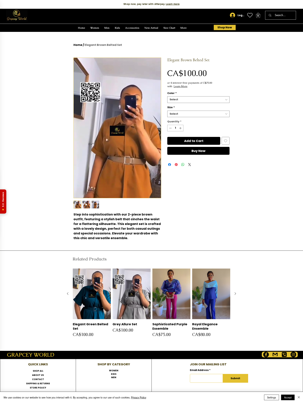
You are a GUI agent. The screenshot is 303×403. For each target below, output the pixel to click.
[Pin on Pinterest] (176, 164)
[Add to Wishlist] (226, 141)
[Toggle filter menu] (218, 293)
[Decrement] (170, 128)
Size (171, 107)
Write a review (190, 260)
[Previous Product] (68, 366)
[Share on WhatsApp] (183, 164)
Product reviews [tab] (89, 283)
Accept (288, 397)
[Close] (299, 397)
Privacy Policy (138, 397)
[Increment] (181, 128)
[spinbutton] (175, 128)
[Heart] (249, 15)
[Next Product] (235, 366)
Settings (271, 397)
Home (77, 45)
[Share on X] (189, 164)
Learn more (172, 4)
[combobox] (198, 99)
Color (172, 93)
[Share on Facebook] (169, 164)
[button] (258, 15)
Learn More (195, 86)
